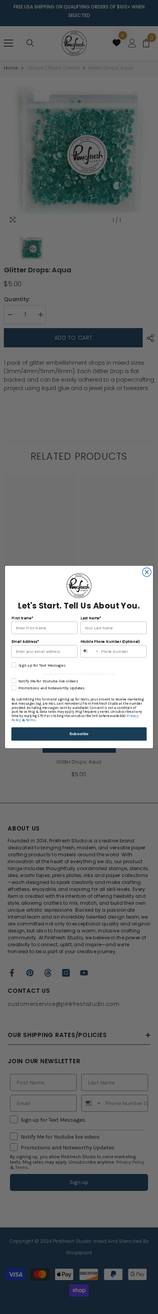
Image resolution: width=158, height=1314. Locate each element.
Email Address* (25, 641)
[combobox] (90, 651)
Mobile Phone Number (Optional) (110, 641)
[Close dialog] (146, 572)
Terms (31, 720)
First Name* (22, 617)
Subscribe (79, 734)
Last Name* (91, 617)
